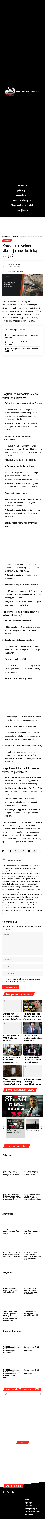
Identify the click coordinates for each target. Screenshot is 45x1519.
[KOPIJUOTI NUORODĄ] (34, 851)
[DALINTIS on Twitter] (23, 851)
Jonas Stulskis (22, 264)
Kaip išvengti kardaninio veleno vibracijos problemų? (21, 350)
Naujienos (7, 1272)
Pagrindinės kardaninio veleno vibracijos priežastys (21, 336)
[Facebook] (3, 1492)
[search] (42, 215)
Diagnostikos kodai (12, 1331)
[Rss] (13, 1492)
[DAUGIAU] (40, 851)
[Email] (29, 851)
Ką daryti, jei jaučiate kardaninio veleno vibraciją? (21, 343)
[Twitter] (8, 1492)
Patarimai (7, 240)
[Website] (41, 860)
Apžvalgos (7, 1214)
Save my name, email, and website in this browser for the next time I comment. (22, 980)
